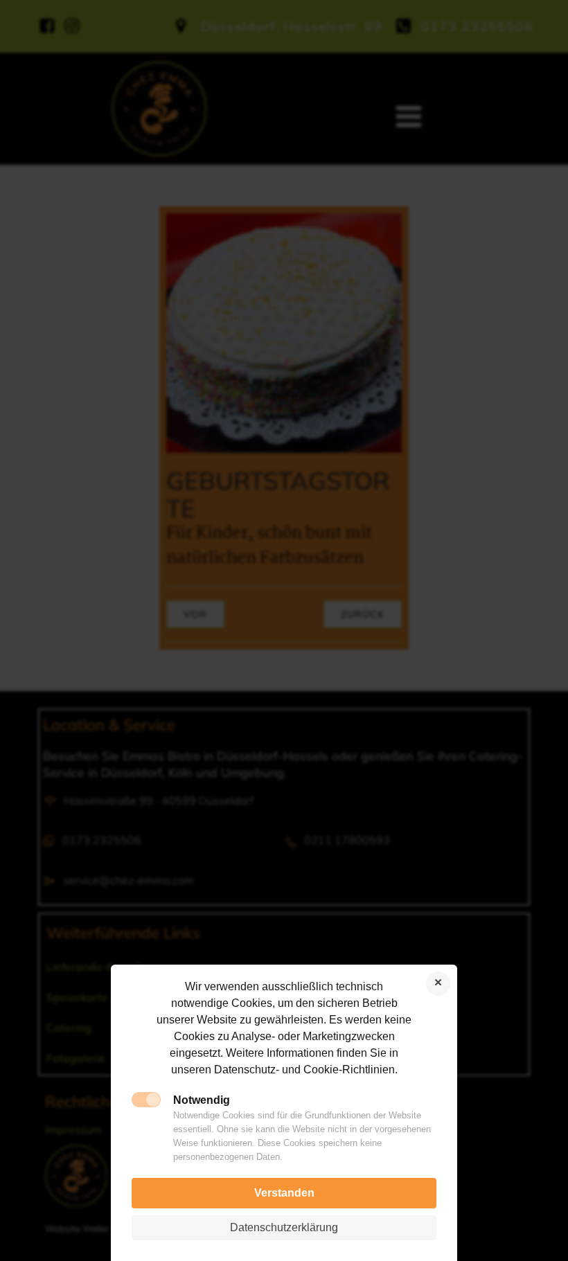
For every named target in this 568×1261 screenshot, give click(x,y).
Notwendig (201, 1100)
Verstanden (284, 1193)
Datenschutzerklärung (284, 1227)
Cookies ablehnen (438, 984)
